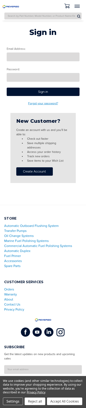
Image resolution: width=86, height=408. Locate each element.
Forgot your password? (43, 103)
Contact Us (12, 304)
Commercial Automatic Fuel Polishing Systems (38, 246)
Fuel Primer (12, 256)
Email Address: (16, 49)
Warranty (10, 294)
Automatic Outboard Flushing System (31, 226)
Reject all (35, 401)
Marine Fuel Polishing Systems (26, 241)
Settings (12, 401)
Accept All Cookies (64, 401)
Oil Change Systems (19, 236)
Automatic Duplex (17, 251)
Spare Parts (12, 266)
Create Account (34, 171)
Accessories (13, 261)
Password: (13, 69)
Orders (9, 289)
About (8, 299)
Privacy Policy (14, 309)
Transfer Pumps (15, 231)
